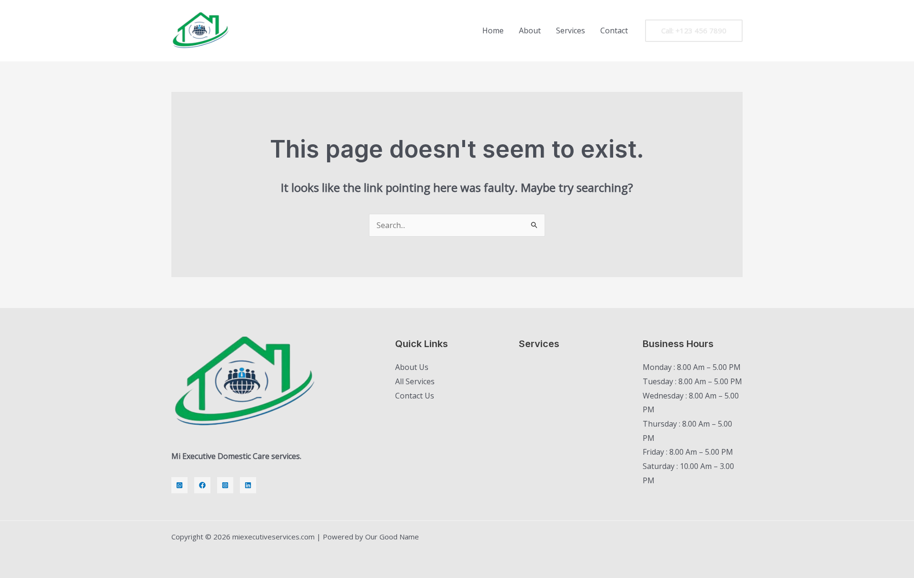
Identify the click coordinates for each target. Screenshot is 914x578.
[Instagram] (225, 485)
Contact (614, 30)
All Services (415, 381)
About (530, 30)
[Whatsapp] (179, 485)
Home (493, 30)
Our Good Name (392, 536)
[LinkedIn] (248, 485)
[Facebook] (202, 485)
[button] (694, 31)
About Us (411, 367)
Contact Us (414, 395)
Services (570, 30)
